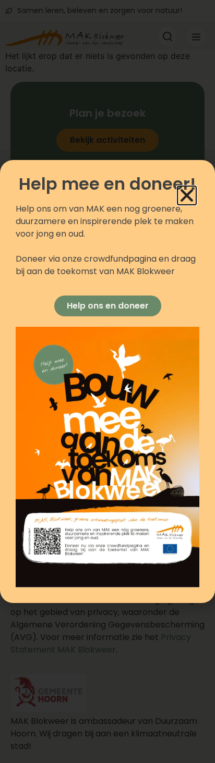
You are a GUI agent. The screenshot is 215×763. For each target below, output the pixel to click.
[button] (187, 195)
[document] (107, 381)
